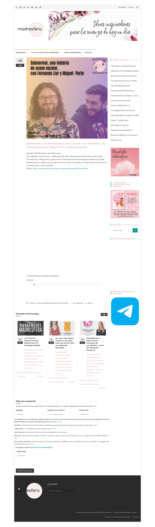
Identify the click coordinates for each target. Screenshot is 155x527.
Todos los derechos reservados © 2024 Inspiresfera (94, 512)
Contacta (135, 517)
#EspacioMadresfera (72, 53)
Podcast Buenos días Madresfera (45, 53)
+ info (60, 422)
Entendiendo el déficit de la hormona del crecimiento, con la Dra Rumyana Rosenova (125, 95)
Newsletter (122, 7)
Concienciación (85, 384)
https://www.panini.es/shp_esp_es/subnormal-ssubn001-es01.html (60, 168)
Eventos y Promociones (33, 372)
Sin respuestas (78, 303)
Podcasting (64, 303)
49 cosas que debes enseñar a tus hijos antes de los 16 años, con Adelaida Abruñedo (65, 343)
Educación (52, 382)
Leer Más (39, 376)
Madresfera (21, 53)
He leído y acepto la (34, 447)
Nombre (19, 410)
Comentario (21, 451)
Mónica (90, 303)
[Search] (135, 230)
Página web (83, 410)
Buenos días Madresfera (45, 303)
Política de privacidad (42, 447)
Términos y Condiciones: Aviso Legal (117, 517)
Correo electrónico (56, 410)
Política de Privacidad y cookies (125, 512)
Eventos (22, 372)
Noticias (131, 7)
